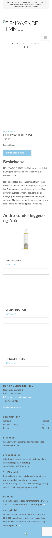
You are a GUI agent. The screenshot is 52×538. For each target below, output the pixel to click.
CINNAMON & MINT (16, 359)
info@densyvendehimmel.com (17, 397)
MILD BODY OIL (13, 260)
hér (44, 504)
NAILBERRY (9, 131)
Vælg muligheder (26, 351)
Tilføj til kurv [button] (26, 252)
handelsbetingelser (12, 407)
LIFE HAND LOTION (15, 309)
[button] (45, 37)
